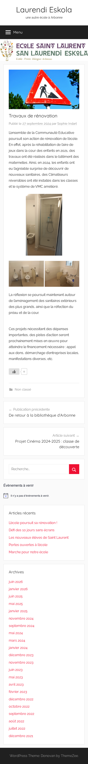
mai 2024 (16, 633)
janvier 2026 (18, 589)
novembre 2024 (21, 618)
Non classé (23, 389)
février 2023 (18, 692)
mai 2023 (16, 677)
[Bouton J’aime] (14, 371)
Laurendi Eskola (44, 9)
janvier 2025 (18, 611)
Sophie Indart (67, 124)
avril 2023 (16, 684)
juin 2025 (16, 596)
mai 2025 (16, 604)
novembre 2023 (21, 662)
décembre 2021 (21, 736)
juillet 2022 (17, 728)
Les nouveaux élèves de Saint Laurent (39, 538)
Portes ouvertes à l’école (28, 545)
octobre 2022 (19, 706)
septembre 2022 (21, 714)
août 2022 (16, 721)
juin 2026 (16, 582)
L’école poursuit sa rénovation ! (33, 523)
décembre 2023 (21, 655)
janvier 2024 (18, 648)
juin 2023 (16, 670)
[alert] (44, 495)
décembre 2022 (21, 699)
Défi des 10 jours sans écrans (31, 530)
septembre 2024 (21, 626)
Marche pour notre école (28, 552)
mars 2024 (17, 640)
